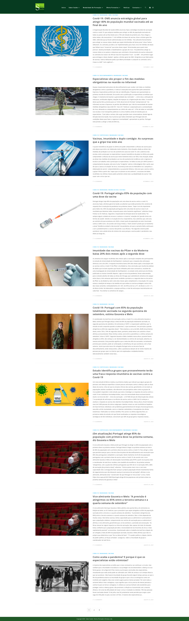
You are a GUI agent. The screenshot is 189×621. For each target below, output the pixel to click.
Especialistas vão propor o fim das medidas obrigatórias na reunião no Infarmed (119, 80)
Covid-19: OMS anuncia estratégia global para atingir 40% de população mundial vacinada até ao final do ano (123, 22)
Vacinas (115, 15)
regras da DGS (114, 190)
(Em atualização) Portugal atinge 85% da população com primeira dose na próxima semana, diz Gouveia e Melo (123, 437)
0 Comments (98, 67)
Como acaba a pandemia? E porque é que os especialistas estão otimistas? (119, 558)
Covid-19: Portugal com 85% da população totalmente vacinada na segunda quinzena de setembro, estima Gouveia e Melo (120, 311)
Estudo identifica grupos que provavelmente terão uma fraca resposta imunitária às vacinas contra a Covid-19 (123, 374)
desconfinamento (106, 75)
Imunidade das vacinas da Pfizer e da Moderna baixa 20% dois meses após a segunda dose (120, 252)
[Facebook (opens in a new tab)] (149, 7)
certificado (104, 135)
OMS (110, 15)
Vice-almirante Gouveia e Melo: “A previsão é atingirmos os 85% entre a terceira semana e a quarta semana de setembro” (120, 500)
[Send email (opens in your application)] (152, 7)
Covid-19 (96, 15)
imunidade (103, 15)
